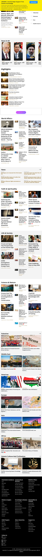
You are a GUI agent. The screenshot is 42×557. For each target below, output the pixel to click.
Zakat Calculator (5, 495)
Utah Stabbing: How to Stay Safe (34, 264)
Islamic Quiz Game (5, 512)
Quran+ (3, 486)
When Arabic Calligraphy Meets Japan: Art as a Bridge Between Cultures (23, 29)
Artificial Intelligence (22, 306)
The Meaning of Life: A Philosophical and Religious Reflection (15, 74)
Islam (25, 13)
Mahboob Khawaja (12, 99)
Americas (30, 507)
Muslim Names (4, 508)
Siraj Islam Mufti (4, 302)
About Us (17, 521)
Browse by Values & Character (20, 508)
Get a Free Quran (18, 489)
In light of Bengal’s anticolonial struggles (22, 144)
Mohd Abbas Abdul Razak (13, 76)
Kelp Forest (9, 302)
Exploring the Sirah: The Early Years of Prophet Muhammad (6, 202)
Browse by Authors (18, 506)
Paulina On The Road (22, 22)
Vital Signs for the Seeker (22, 203)
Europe (29, 509)
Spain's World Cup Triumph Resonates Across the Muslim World (22, 262)
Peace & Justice (31, 504)
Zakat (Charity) (31, 487)
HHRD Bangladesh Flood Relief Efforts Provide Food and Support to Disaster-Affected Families (23, 239)
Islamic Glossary (5, 509)
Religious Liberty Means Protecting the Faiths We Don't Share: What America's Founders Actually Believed (23, 156)
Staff (19, 265)
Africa (29, 514)
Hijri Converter (4, 491)
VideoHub (35, 12)
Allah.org (3, 521)
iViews (32, 136)
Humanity (37, 154)
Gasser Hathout (21, 325)
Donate (29, 521)
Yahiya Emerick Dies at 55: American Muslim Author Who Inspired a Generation (23, 251)
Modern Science (21, 319)
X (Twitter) (4, 538)
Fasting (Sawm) (30, 316)
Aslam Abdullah (11, 90)
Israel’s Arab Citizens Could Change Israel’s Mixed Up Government (22, 134)
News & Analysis (31, 506)
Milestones (17, 524)
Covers (3, 503)
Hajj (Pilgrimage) (31, 491)
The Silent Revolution (14, 92)
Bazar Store (30, 523)
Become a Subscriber (19, 492)
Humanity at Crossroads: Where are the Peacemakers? (33, 149)
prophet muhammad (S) (5, 207)
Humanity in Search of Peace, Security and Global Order (16, 97)
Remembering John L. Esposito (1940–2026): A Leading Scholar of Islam (33, 247)
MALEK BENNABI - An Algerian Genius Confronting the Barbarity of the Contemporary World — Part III (7, 134)
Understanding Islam (6, 494)
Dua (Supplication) (5, 492)
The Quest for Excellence (22, 210)
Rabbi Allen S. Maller (22, 137)
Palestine (22, 265)
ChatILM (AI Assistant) (19, 483)
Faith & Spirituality (18, 501)
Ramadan (30, 489)
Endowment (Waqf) (31, 526)
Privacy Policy (17, 526)
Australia (30, 510)
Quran (8, 227)
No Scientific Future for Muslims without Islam (6, 315)
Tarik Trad (20, 161)
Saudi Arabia (17, 105)
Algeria (7, 141)
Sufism (15, 93)
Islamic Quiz (4, 511)
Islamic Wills (30, 528)
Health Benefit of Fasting (23, 323)
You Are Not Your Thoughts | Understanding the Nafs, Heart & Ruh (34, 220)
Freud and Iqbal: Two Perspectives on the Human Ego (7, 245)
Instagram (5, 540)
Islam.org (3, 523)
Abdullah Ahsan (4, 27)
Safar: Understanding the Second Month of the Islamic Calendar (23, 194)
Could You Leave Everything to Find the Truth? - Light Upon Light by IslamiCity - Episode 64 (23, 219)
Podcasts (35, 16)
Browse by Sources (18, 511)
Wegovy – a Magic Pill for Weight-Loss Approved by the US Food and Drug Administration (23, 313)
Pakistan (9, 27)
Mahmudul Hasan (21, 127)
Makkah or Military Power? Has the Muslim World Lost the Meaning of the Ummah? (16, 103)
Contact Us (17, 523)
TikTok (4, 543)
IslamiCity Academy (5, 528)
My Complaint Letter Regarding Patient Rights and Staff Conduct (34, 131)
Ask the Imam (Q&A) (19, 486)
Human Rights (36, 136)
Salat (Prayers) (31, 486)
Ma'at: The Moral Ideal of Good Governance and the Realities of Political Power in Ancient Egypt (16, 80)
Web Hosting (30, 531)
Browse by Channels (19, 512)
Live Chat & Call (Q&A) (19, 487)
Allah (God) (4, 483)
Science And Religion (22, 290)
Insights (3, 506)
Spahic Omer (21, 13)
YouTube (4, 541)
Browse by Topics (18, 509)
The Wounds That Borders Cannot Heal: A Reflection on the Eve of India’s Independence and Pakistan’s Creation (17, 86)
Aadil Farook (11, 93)
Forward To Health (33, 225)
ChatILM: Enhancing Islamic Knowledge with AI (34, 295)
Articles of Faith (31, 483)
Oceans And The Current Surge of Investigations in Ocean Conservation (7, 296)
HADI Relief (4, 524)
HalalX (3, 526)
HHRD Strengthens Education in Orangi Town (5, 263)
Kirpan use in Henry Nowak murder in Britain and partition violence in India (23, 123)
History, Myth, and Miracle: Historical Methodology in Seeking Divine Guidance (7, 17)
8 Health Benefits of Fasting (34, 313)
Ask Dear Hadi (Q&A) (19, 484)
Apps (3, 501)
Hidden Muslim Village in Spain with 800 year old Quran (23, 19)
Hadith (3, 487)
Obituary (33, 252)
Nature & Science (18, 504)
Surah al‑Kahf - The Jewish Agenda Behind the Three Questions (6, 221)
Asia (29, 512)
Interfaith (20, 138)
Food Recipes (4, 504)
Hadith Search (37, 23)
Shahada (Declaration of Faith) (34, 484)
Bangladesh (21, 148)
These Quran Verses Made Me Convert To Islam (34, 201)
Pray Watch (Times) (5, 489)
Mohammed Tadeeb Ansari (33, 315)
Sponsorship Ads (31, 529)
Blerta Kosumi (21, 245)
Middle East (30, 515)
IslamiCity (5, 206)
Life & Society (17, 503)
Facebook (4, 537)
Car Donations (31, 524)
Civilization (16, 82)
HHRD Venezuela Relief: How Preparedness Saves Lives (23, 271)
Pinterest (4, 544)
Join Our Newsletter (18, 490)
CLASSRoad (4, 529)
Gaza (16, 99)
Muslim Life (19, 76)
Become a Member (18, 494)
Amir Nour (3, 141)
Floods (25, 245)
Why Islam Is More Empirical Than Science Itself (22, 286)
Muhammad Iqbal (4, 250)
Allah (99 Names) (31, 481)
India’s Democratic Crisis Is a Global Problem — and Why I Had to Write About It (7, 156)
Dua (34, 20)
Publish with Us (18, 528)
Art (23, 34)
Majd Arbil (20, 34)
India (15, 90)
